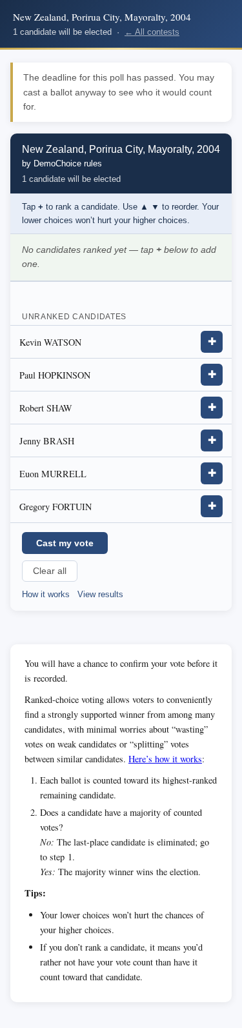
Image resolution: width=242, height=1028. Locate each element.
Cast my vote (65, 543)
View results (100, 594)
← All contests (152, 32)
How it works (46, 594)
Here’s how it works (165, 759)
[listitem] (121, 342)
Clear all (49, 571)
